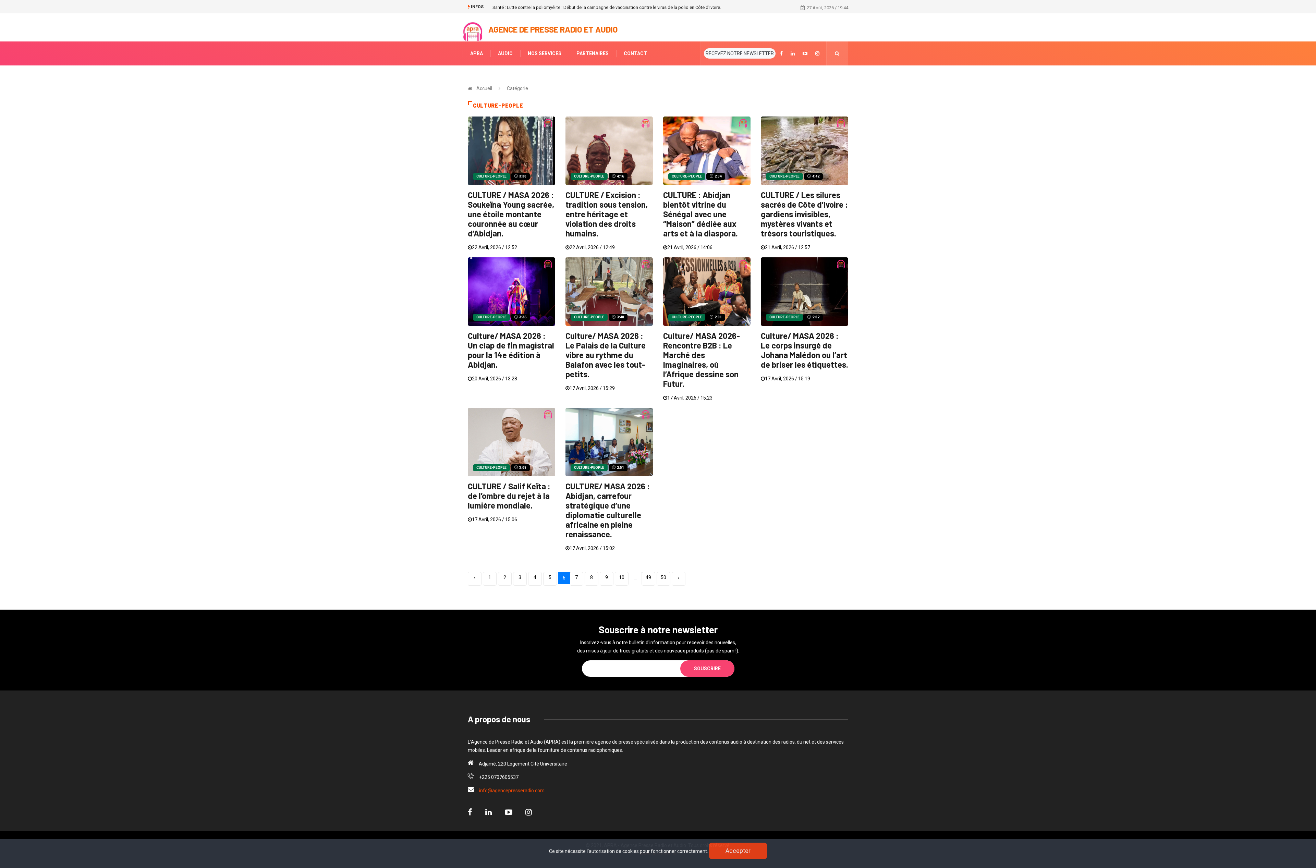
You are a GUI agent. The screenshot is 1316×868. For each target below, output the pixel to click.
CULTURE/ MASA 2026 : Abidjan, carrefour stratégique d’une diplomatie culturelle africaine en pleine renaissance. (607, 510)
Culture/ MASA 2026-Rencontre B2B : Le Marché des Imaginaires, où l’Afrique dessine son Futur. (701, 360)
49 (648, 577)
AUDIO (505, 53)
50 (663, 577)
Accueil (484, 88)
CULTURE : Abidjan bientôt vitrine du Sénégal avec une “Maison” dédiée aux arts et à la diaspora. (700, 214)
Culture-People (491, 176)
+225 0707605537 (499, 777)
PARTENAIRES (592, 53)
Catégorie (517, 88)
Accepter (738, 850)
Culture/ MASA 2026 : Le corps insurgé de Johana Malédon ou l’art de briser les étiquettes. (804, 350)
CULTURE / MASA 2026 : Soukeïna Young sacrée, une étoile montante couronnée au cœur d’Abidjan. (511, 214)
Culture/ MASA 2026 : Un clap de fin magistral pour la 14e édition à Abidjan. (511, 350)
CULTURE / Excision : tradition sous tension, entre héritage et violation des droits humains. (606, 214)
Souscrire (707, 668)
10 (621, 577)
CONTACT (635, 53)
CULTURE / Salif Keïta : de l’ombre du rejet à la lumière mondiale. (509, 495)
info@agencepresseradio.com (512, 790)
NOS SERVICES (544, 53)
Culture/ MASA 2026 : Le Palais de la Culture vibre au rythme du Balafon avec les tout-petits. (605, 355)
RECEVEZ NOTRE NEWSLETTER (740, 53)
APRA (476, 53)
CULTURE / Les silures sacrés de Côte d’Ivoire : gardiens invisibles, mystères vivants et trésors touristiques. (804, 214)
